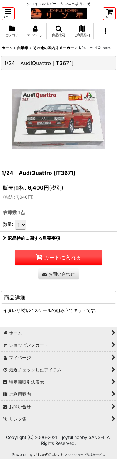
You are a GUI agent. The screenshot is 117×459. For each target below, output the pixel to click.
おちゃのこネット (49, 454)
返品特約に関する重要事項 (34, 238)
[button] (8, 13)
